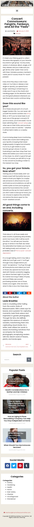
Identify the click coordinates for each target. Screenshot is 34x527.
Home (9, 490)
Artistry (9, 483)
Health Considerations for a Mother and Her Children (17, 391)
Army (28, 114)
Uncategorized (12, 497)
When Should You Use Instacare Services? (17, 446)
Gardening (11, 485)
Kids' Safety (11, 492)
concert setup (23, 123)
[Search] (29, 359)
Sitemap (22, 517)
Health (9, 487)
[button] (17, 10)
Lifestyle (17, 33)
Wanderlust (11, 499)
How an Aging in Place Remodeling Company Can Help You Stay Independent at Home (17, 418)
